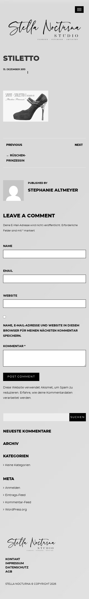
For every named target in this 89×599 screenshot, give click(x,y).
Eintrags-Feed (15, 495)
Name (7, 246)
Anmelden (12, 487)
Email (8, 271)
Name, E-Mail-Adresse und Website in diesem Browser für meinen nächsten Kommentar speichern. (41, 330)
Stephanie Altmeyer (53, 190)
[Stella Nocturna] (44, 27)
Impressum (14, 563)
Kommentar (14, 346)
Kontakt (12, 559)
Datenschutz (16, 567)
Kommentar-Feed (18, 502)
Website (10, 295)
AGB (8, 571)
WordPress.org (16, 509)
